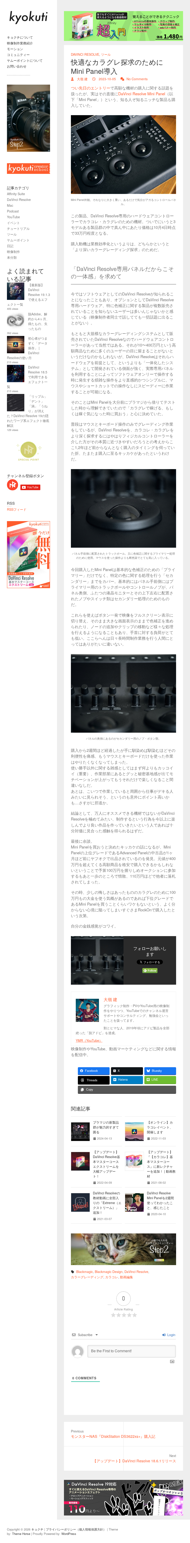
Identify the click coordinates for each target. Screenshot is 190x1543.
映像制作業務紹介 (20, 43)
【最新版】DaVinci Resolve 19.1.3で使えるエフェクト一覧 (28, 295)
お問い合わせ (16, 66)
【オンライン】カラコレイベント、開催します (160, 1127)
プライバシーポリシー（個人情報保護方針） (76, 1529)
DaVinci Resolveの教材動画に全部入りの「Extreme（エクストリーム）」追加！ (107, 1203)
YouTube (13, 217)
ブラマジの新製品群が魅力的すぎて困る (106, 1127)
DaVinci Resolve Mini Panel (141, 93)
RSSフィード (16, 509)
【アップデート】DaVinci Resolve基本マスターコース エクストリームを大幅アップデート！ (106, 1164)
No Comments (137, 79)
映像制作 (13, 251)
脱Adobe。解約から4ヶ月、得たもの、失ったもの (38, 321)
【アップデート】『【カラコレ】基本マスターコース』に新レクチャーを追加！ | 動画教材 (161, 1164)
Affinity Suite (16, 193)
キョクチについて (20, 37)
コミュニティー (18, 54)
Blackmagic (84, 1271)
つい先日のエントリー (90, 88)
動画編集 (126, 1277)
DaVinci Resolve (85, 54)
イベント (13, 222)
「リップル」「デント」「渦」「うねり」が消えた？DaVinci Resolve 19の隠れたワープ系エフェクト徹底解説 (28, 411)
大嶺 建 (82, 79)
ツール (106, 54)
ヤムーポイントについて (25, 60)
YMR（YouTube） (89, 1040)
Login (170, 1334)
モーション (15, 48)
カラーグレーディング (87, 1277)
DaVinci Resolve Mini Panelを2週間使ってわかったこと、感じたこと (160, 1200)
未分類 (12, 257)
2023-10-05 (107, 79)
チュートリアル (18, 228)
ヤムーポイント (18, 240)
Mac (10, 205)
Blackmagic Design (109, 1271)
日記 (10, 245)
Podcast (13, 211)
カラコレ (111, 1277)
